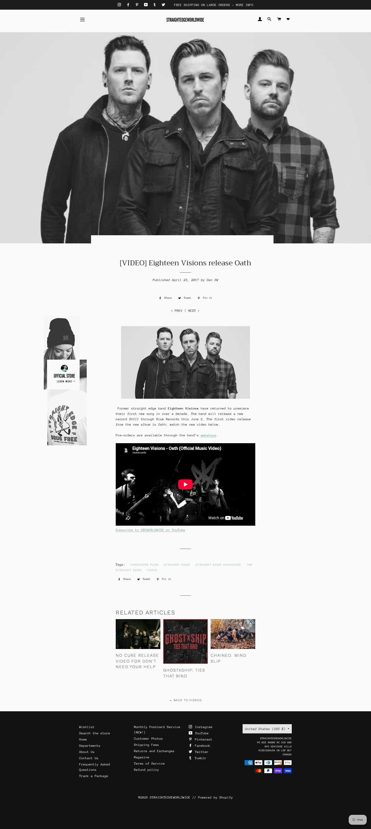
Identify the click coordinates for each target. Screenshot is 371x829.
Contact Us (89, 758)
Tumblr (199, 758)
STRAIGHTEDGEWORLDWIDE (170, 797)
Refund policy (146, 769)
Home (83, 739)
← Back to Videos (185, 700)
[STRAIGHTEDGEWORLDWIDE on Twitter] (163, 5)
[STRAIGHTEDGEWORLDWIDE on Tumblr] (155, 5)
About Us (87, 752)
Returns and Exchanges (154, 751)
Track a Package (93, 776)
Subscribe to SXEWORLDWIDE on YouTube (150, 530)
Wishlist (87, 727)
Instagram (202, 727)
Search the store (94, 733)
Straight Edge (177, 564)
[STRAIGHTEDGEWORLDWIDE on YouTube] (147, 5)
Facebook (201, 745)
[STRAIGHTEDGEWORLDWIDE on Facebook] (129, 5)
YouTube (201, 733)
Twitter (200, 752)
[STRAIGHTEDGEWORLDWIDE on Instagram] (120, 5)
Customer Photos (148, 738)
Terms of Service (149, 763)
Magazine (141, 757)
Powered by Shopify (215, 797)
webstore (208, 435)
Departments (89, 745)
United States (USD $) (265, 729)
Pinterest (202, 739)
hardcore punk (145, 564)
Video (152, 570)
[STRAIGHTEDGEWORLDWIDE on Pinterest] (138, 5)
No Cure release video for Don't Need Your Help (137, 661)
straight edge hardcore (218, 564)
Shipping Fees (146, 745)
